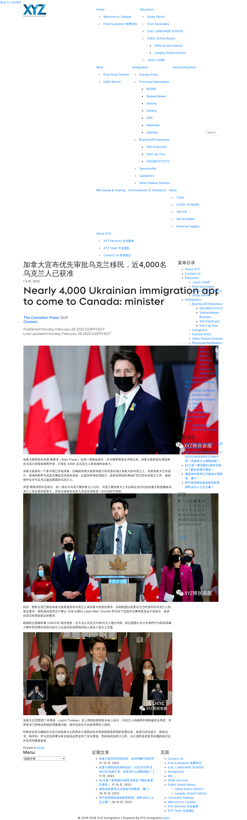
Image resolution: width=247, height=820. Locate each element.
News (173, 190)
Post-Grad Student (116, 74)
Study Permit (156, 16)
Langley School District (170, 53)
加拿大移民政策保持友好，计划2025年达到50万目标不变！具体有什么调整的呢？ (204, 456)
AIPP (149, 118)
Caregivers (146, 175)
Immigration (140, 67)
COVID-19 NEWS (187, 204)
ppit (166, 818)
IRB (170, 776)
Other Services (178, 780)
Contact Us (193, 273)
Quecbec (152, 132)
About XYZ (103, 233)
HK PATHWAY (185, 219)
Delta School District (168, 45)
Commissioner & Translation (147, 190)
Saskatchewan (156, 96)
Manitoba (152, 125)
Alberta (151, 103)
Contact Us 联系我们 (117, 255)
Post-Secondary (158, 24)
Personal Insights (188, 226)
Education (147, 9)
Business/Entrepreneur (154, 139)
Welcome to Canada (117, 16)
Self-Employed (156, 147)
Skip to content (10, 2)
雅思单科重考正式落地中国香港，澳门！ (125, 789)
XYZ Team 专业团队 (116, 248)
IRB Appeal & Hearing (110, 190)
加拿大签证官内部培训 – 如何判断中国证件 (126, 758)
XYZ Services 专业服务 (118, 241)
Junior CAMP (156, 60)
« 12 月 (182, 537)
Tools (180, 197)
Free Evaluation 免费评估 (120, 24)
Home (100, 9)
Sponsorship (147, 168)
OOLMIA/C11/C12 (158, 161)
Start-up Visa (155, 154)
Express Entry (148, 74)
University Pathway (181, 797)
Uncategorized (195, 416)
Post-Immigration (184, 67)
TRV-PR (181, 212)
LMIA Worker (112, 82)
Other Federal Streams (154, 183)
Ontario (151, 110)
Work (99, 67)
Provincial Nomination (154, 82)
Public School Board (161, 38)
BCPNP (151, 89)
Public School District (207, 291)
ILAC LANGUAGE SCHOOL (165, 31)
